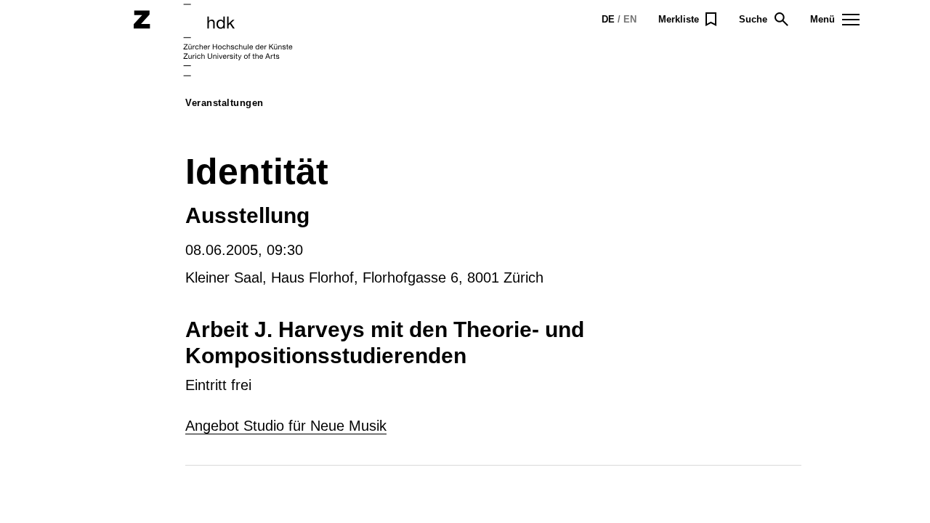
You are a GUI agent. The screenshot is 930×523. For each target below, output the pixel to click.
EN (629, 19)
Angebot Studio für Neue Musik (286, 426)
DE (608, 19)
